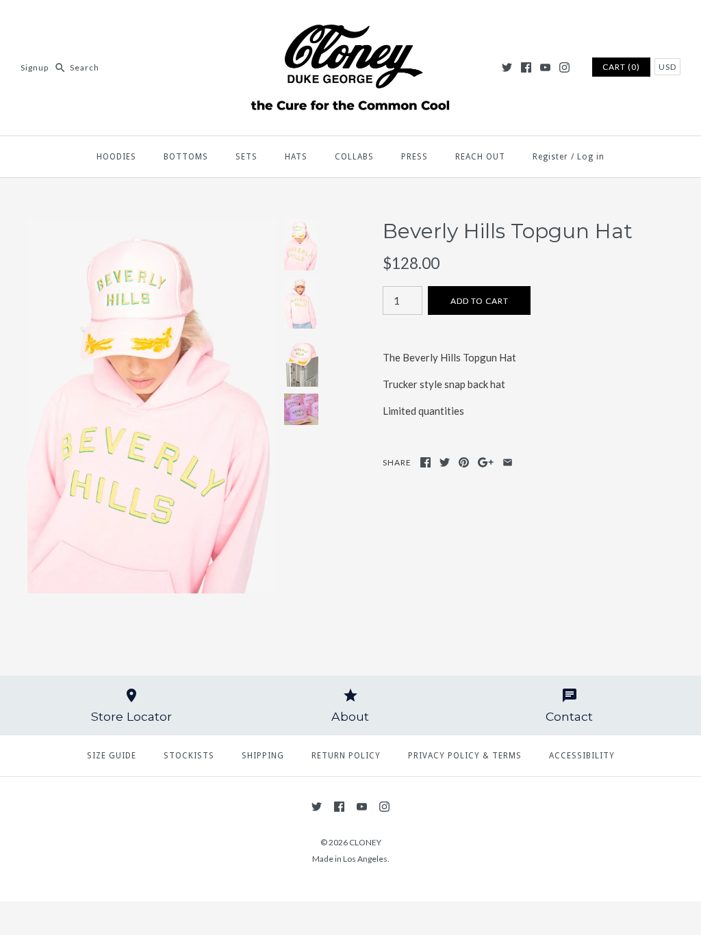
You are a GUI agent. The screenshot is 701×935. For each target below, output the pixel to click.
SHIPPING (263, 755)
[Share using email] (507, 462)
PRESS (414, 157)
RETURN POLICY (346, 755)
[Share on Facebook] (425, 462)
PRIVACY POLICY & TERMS (465, 755)
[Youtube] (545, 67)
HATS (296, 157)
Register (550, 157)
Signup (35, 67)
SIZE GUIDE (111, 755)
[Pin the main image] (464, 462)
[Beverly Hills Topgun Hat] (152, 227)
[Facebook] (526, 67)
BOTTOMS (186, 157)
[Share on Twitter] (444, 462)
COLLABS (354, 157)
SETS (246, 157)
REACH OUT (480, 157)
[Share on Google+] (486, 462)
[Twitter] (507, 67)
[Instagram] (564, 67)
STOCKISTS (189, 755)
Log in (590, 157)
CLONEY (365, 842)
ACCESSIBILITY (582, 755)
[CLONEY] (350, 22)
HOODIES (116, 157)
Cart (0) (621, 67)
